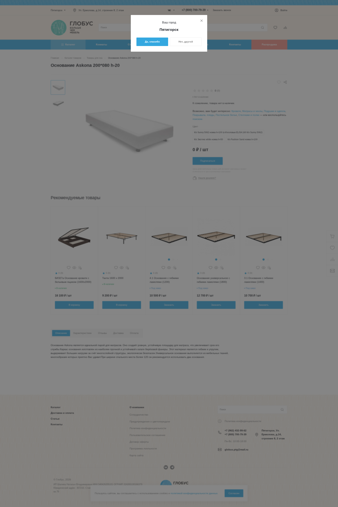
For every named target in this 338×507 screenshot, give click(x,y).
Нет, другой (186, 41)
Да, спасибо (152, 41)
